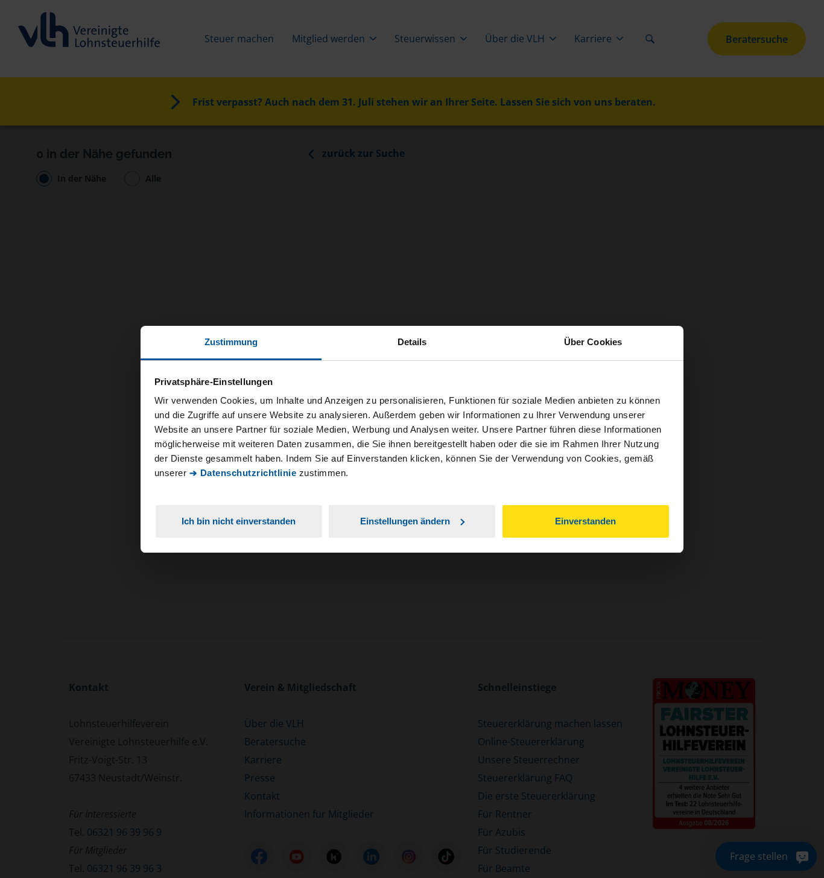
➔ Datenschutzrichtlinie (243, 473)
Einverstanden (585, 520)
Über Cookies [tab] (593, 342)
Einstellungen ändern (405, 520)
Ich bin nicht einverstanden (239, 520)
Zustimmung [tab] (231, 342)
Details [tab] (412, 342)
